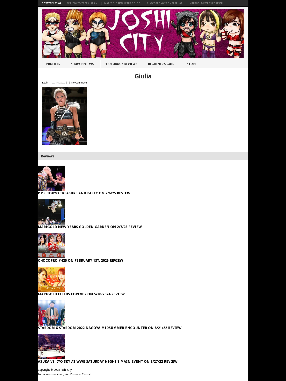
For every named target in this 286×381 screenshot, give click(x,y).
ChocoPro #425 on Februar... (165, 3)
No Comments (79, 82)
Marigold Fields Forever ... (207, 3)
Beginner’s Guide (162, 64)
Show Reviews (82, 64)
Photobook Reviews (120, 64)
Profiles (53, 64)
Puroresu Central (80, 374)
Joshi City (66, 369)
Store (191, 64)
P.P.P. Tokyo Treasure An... (83, 3)
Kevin (45, 82)
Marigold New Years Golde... (123, 3)
